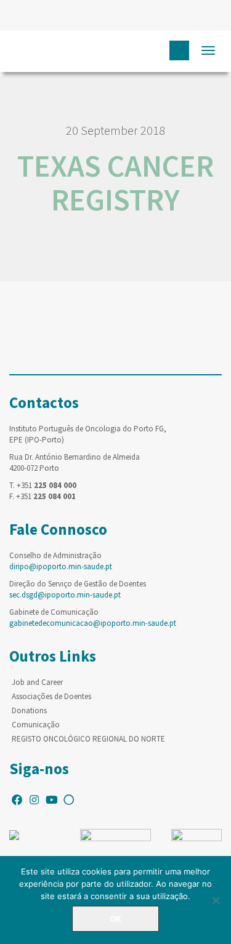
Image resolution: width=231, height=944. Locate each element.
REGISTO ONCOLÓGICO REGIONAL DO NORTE (88, 739)
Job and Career (37, 682)
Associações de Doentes (51, 696)
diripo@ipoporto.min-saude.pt (60, 566)
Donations (29, 710)
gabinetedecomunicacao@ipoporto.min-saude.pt (92, 623)
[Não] (215, 900)
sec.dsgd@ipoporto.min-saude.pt (65, 595)
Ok (115, 919)
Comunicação (36, 724)
